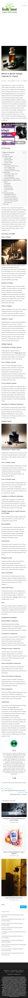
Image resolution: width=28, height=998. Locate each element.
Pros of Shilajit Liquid (9, 175)
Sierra (4, 80)
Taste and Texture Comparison (11, 200)
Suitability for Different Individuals (12, 170)
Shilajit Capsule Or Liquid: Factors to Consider (12, 181)
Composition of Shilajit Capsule (11, 166)
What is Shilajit (8, 158)
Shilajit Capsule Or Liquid (20, 782)
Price (6, 191)
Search (3, 904)
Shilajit (12, 782)
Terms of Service (14, 970)
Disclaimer (12, 971)
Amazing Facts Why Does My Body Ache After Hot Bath (14, 819)
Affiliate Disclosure (19, 971)
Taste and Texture (9, 189)
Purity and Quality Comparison (11, 199)
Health (25, 80)
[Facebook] (13, 778)
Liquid (9, 782)
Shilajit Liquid (6, 172)
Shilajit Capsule (7, 164)
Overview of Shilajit (8, 156)
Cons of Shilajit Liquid (9, 177)
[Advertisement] (14, 28)
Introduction (6, 154)
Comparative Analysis (8, 193)
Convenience (7, 185)
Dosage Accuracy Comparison (11, 197)
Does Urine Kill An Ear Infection (14, 898)
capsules (15, 597)
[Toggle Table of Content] (23, 152)
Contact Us (21, 970)
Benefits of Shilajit (9, 159)
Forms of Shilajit (8, 161)
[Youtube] (15, 778)
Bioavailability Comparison (10, 194)
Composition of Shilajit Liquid (11, 174)
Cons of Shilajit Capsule (10, 169)
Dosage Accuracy (8, 186)
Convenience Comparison (10, 196)
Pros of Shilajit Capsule (10, 167)
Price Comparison (8, 202)
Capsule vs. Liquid (8, 162)
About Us (7, 971)
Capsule (5, 782)
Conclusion (6, 204)
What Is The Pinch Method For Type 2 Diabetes (14, 852)
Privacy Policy (6, 970)
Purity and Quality (8, 188)
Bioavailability (8, 183)
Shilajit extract (18, 353)
